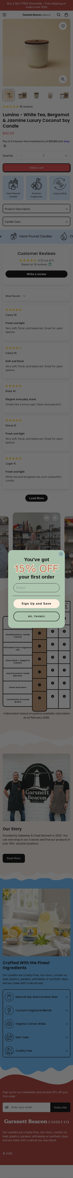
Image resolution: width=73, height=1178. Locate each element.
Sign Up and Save (36, 603)
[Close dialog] (61, 554)
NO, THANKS (36, 616)
